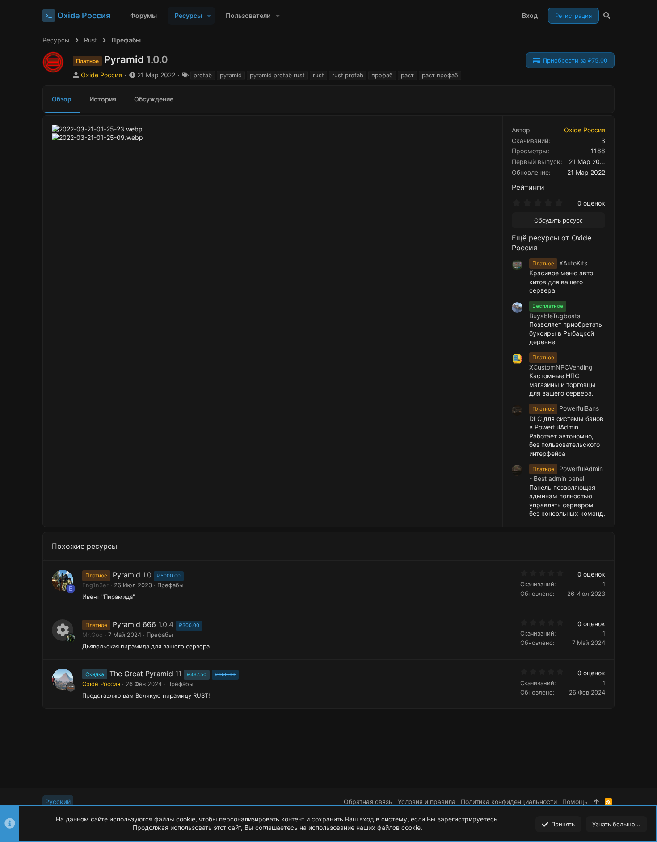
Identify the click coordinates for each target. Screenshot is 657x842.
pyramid (231, 75)
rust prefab (347, 75)
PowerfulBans (565, 408)
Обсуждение (153, 99)
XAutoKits (559, 263)
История (102, 99)
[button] (209, 15)
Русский (58, 801)
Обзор (62, 99)
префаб (382, 75)
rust (318, 75)
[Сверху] (596, 802)
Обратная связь (368, 801)
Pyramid (126, 574)
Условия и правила (426, 801)
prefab (203, 75)
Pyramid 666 (134, 624)
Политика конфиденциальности (509, 801)
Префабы (170, 585)
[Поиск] (607, 15)
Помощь (575, 801)
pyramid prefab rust (277, 75)
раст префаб (440, 75)
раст (407, 75)
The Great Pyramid (141, 673)
